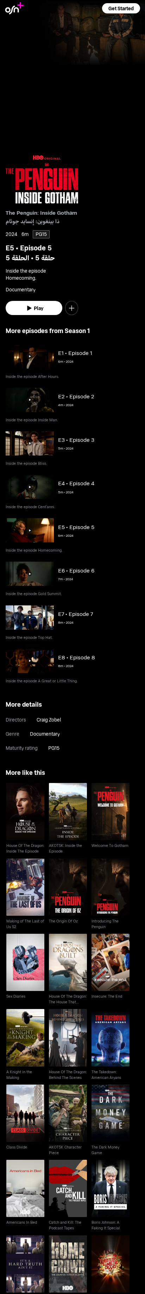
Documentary (45, 733)
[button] (121, 8)
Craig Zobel (49, 719)
